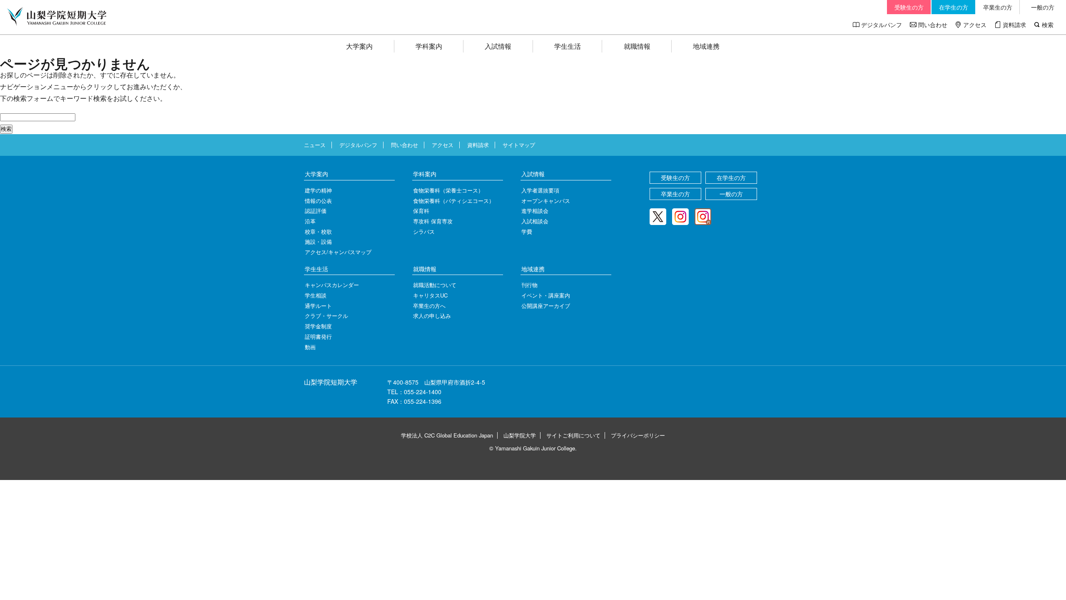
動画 (310, 347)
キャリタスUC (430, 295)
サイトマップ (519, 145)
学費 (526, 231)
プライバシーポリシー (638, 435)
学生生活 (567, 46)
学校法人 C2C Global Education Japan (447, 435)
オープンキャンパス (545, 201)
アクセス (974, 24)
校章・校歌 (318, 231)
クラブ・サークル (326, 316)
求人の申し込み (432, 316)
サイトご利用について (573, 435)
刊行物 (529, 285)
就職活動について (434, 285)
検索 (1048, 24)
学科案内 (429, 46)
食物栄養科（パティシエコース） (453, 201)
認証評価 (315, 211)
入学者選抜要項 (540, 190)
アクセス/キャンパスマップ (338, 252)
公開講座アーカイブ (545, 306)
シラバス (424, 231)
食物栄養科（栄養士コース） (448, 190)
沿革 (310, 221)
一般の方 (1042, 7)
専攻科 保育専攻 (433, 221)
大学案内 (359, 46)
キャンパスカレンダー (332, 285)
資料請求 (1014, 24)
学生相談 (315, 295)
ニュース (315, 145)
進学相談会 (534, 211)
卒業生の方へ (429, 306)
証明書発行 (318, 336)
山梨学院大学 (519, 435)
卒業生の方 (997, 7)
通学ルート (318, 306)
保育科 (421, 211)
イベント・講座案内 (545, 295)
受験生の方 (909, 7)
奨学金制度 (318, 326)
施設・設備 (318, 241)
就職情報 (637, 46)
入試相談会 (534, 221)
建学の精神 (318, 190)
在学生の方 (953, 7)
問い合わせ (932, 24)
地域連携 (706, 46)
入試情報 (498, 46)
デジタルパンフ (881, 24)
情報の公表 (318, 201)
